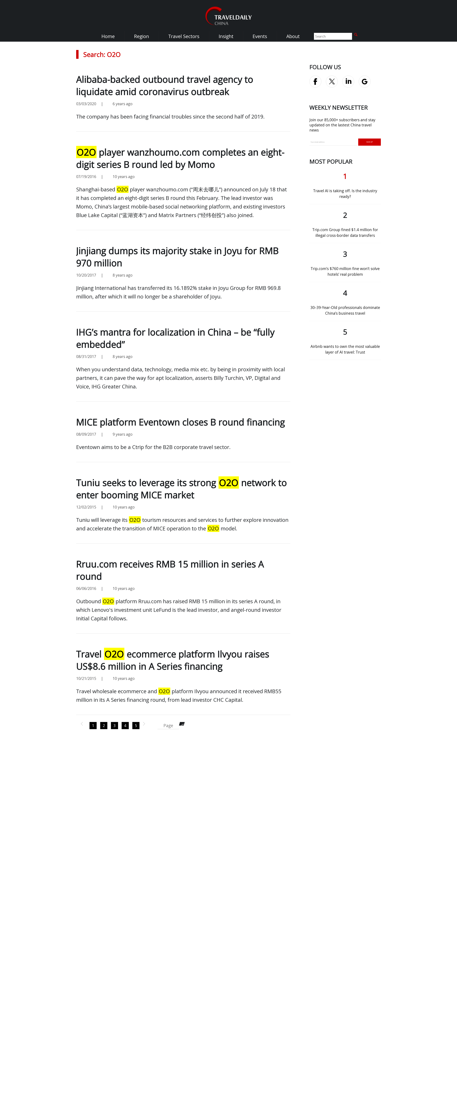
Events (260, 36)
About (293, 36)
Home (108, 36)
